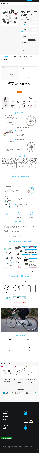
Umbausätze (27, 46)
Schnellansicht (12, 368)
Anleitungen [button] (25, 3)
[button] (35, 3)
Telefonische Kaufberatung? (7, 438)
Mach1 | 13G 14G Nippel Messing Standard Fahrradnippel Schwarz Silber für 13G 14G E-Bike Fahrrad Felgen (7, 380)
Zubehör (22, 31)
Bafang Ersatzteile (20, 412)
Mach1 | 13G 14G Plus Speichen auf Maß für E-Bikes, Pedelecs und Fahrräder (19, 380)
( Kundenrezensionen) (27, 19)
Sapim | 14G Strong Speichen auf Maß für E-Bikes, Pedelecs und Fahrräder (32, 380)
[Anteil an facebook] (21, 53)
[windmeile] (5, 3)
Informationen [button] (20, 3)
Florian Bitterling (30, 392)
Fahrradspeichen (20, 428)
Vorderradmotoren (32, 46)
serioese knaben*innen (20, 392)
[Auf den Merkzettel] (12, 366)
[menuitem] (29, 1)
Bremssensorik (23, 24)
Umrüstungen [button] (13, 3)
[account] (36, 3)
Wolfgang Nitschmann (8, 392)
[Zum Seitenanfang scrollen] (37, 449)
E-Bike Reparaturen (20, 435)
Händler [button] (25, 413)
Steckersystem (23, 27)
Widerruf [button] (25, 428)
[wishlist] (37, 3)
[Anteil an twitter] (22, 53)
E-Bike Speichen (20, 425)
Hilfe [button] (32, 3)
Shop (29, 3)
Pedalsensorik (23, 34)
